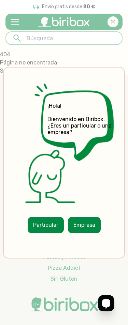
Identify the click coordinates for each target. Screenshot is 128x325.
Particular (45, 225)
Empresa (84, 225)
